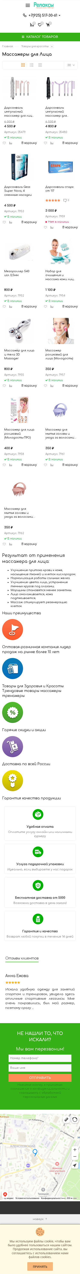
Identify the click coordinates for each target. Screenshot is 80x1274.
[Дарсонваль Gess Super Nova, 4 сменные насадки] (19, 167)
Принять (40, 1267)
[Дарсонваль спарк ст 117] (60, 167)
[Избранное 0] (40, 24)
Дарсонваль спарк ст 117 (59, 189)
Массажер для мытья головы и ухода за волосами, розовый (18, 513)
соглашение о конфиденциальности (38, 1088)
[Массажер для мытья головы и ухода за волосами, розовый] (19, 489)
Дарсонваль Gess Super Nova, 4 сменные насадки (18, 190)
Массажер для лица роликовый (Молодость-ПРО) (19, 433)
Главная (7, 46)
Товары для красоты (35, 46)
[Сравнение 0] (32, 24)
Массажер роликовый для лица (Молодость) (59, 354)
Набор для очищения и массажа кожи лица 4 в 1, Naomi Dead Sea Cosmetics (60, 275)
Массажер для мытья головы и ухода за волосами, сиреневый (60, 433)
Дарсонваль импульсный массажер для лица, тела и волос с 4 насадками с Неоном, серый (19, 111)
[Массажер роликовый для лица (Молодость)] (60, 330)
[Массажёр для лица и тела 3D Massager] (19, 330)
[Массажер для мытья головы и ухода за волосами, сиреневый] (60, 410)
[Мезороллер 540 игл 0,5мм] (19, 251)
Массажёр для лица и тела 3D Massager (19, 354)
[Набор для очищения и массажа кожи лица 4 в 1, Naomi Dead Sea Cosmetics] (60, 251)
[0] (48, 24)
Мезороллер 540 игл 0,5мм (16, 273)
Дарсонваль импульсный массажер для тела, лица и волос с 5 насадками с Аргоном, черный (60, 111)
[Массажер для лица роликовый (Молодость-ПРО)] (19, 410)
